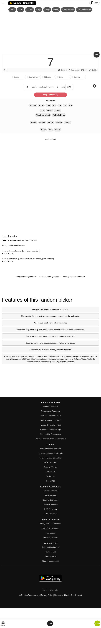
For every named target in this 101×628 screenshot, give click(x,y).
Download (74, 70)
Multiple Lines (58, 115)
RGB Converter (50, 509)
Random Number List (50, 547)
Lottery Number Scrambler (50, 458)
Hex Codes (50, 533)
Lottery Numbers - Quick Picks (50, 453)
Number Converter (50, 491)
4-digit (42, 122)
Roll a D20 (50, 481)
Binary (57, 130)
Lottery (56, 10)
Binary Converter (51, 505)
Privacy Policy (47, 595)
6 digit (47, 10)
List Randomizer (84, 10)
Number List (51, 552)
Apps (94, 2)
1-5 (70, 105)
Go (50, 623)
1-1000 (57, 110)
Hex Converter (50, 495)
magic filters (50, 94)
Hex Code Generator (50, 528)
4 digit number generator (26, 276)
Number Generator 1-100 (50, 420)
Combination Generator (50, 411)
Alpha (43, 130)
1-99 (48, 105)
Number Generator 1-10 (51, 416)
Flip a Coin (50, 472)
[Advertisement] (50, 31)
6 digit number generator (49, 276)
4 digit (38, 10)
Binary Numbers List (50, 561)
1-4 (65, 105)
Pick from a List (43, 115)
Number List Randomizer (50, 434)
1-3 (59, 105)
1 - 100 (29, 10)
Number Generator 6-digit (50, 429)
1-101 (41, 105)
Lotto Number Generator (50, 449)
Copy (84, 70)
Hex (50, 130)
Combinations (68, 10)
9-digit (67, 122)
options (3, 623)
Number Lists (50, 556)
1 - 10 (20, 10)
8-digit (59, 122)
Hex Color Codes (50, 537)
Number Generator (23, 3)
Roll (96, 55)
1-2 (54, 105)
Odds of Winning (50, 467)
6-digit (50, 122)
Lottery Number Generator (74, 276)
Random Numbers (50, 406)
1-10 (42, 110)
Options (62, 70)
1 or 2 (12, 10)
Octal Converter (50, 514)
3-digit (34, 122)
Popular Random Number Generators (50, 439)
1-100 (49, 110)
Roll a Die (51, 476)
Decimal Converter (50, 500)
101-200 (32, 105)
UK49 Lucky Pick (50, 462)
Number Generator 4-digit (50, 425)
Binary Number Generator (50, 524)
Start (97, 623)
